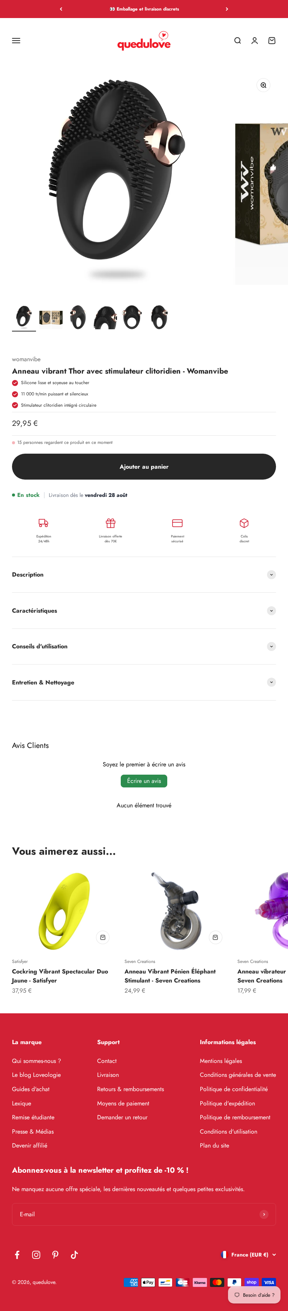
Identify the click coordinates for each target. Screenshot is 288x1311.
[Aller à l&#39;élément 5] (132, 317)
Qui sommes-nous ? (36, 1061)
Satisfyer (20, 961)
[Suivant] (227, 9)
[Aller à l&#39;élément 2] (51, 317)
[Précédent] (61, 9)
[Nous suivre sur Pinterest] (55, 1255)
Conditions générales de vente (238, 1074)
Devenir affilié (29, 1145)
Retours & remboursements (130, 1089)
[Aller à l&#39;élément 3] (78, 317)
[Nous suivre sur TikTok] (74, 1255)
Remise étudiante (33, 1117)
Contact (107, 1061)
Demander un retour (122, 1117)
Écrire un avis (144, 781)
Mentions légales (221, 1061)
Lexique (21, 1103)
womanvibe (26, 359)
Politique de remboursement (235, 1117)
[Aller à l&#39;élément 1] (24, 317)
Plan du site (214, 1145)
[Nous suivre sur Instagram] (36, 1255)
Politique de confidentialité (234, 1089)
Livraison (108, 1074)
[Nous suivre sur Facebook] (17, 1255)
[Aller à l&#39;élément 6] (159, 317)
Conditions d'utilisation (228, 1131)
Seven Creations (139, 961)
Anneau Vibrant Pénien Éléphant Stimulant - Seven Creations (170, 976)
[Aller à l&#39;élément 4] (105, 317)
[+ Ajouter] (103, 937)
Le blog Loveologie (36, 1074)
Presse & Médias (33, 1131)
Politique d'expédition (227, 1103)
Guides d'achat (31, 1089)
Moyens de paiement (123, 1103)
